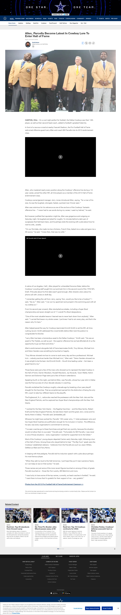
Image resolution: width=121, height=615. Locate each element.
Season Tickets (72, 567)
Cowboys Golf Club (52, 579)
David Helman (35, 42)
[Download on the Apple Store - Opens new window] (54, 593)
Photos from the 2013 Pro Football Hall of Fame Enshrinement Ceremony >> (54, 484)
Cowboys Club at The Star (52, 576)
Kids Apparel (93, 570)
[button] (60, 157)
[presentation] (115, 549)
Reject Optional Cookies (92, 608)
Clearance (93, 579)
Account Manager (73, 564)
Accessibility (29, 579)
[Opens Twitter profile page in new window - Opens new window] (33, 46)
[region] (60, 608)
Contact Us (52, 573)
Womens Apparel (93, 567)
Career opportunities (28, 576)
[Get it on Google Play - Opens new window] (66, 594)
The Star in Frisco (52, 570)
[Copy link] (93, 43)
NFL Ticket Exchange (73, 576)
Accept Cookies (107, 608)
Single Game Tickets (73, 570)
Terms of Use (28, 567)
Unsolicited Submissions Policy (28, 573)
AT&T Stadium (51, 567)
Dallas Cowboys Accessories (93, 576)
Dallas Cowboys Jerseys (93, 573)
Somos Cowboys (52, 582)
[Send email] (89, 44)
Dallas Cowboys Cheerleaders (52, 564)
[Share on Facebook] (82, 44)
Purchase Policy (28, 570)
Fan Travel (72, 579)
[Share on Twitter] (86, 44)
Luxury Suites (73, 573)
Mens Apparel (93, 564)
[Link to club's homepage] (5, 18)
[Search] (97, 18)
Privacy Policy (28, 564)
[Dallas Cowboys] (60, 601)
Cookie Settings (78, 608)
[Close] (118, 608)
